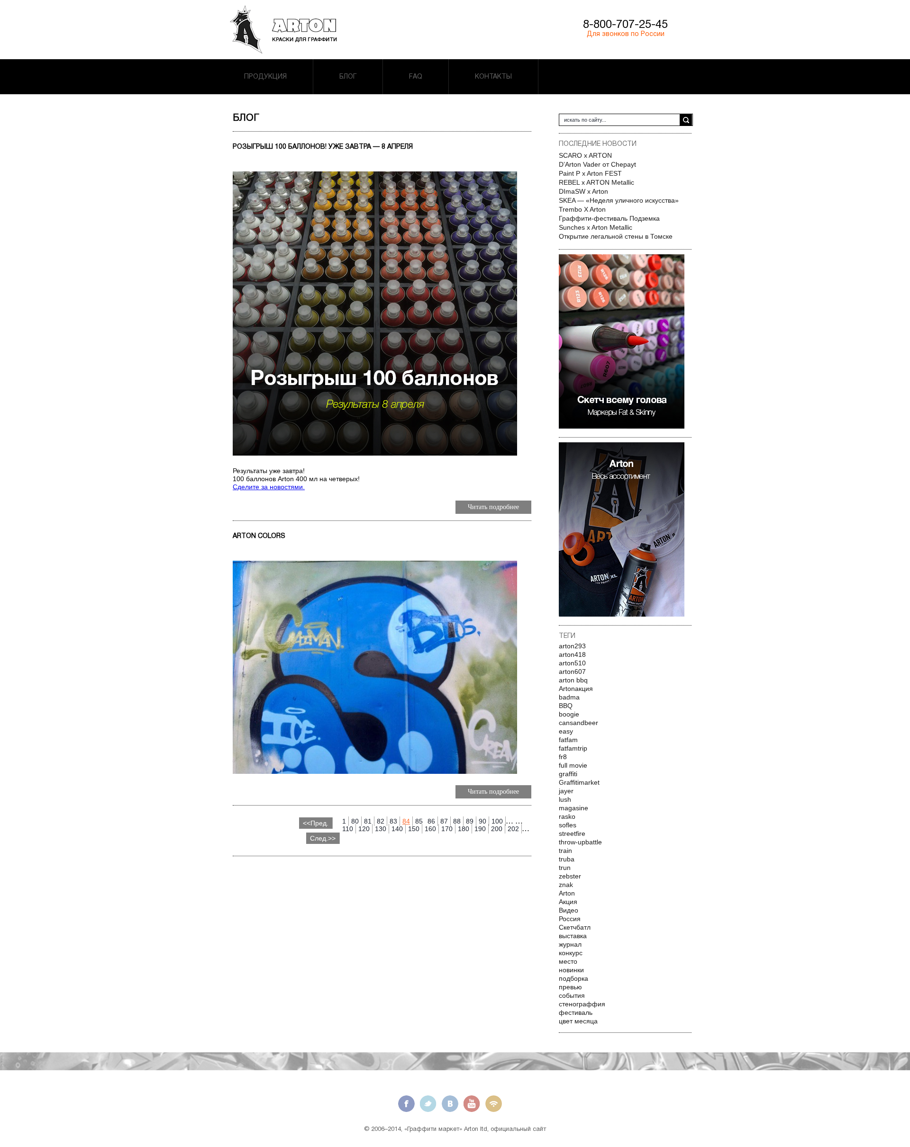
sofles (567, 825)
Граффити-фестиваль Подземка (609, 218)
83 (393, 821)
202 (513, 829)
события (572, 995)
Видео (568, 910)
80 (355, 821)
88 (457, 821)
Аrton (567, 893)
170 (447, 829)
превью (570, 987)
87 (444, 821)
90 (482, 821)
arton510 (572, 663)
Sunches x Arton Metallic (595, 227)
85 (419, 821)
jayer (566, 791)
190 (480, 829)
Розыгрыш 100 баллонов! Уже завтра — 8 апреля (323, 146)
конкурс (570, 953)
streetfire (572, 833)
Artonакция (576, 688)
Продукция (265, 76)
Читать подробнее (493, 507)
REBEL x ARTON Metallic (596, 182)
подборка (573, 978)
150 (413, 829)
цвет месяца (578, 1021)
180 (463, 829)
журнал (570, 944)
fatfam (568, 740)
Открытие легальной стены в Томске (616, 236)
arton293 (572, 646)
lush (565, 799)
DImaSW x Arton (583, 191)
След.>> (323, 838)
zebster (570, 876)
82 (380, 821)
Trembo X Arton (582, 209)
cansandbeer (578, 722)
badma (569, 697)
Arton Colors (259, 535)
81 (368, 821)
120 (364, 829)
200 (496, 829)
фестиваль (575, 1012)
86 (431, 821)
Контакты (493, 76)
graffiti (568, 774)
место (568, 961)
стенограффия (582, 1004)
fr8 (563, 757)
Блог (347, 76)
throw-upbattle (580, 842)
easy (566, 731)
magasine (573, 808)
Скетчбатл (575, 927)
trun (565, 867)
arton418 (572, 654)
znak (566, 884)
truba (566, 859)
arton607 (572, 671)
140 (397, 829)
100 (497, 821)
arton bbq (573, 680)
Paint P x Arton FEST (590, 173)
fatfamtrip (573, 748)
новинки (571, 970)
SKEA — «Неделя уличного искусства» (619, 200)
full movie (573, 765)
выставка (573, 936)
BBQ (566, 705)
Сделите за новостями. (269, 487)
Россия (570, 919)
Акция (568, 901)
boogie (569, 714)
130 (380, 829)
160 (430, 829)
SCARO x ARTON (585, 155)
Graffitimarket (579, 782)
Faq (415, 76)
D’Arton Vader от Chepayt (597, 164)
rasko (567, 816)
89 (469, 821)
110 (347, 829)
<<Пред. (315, 823)
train (565, 850)
